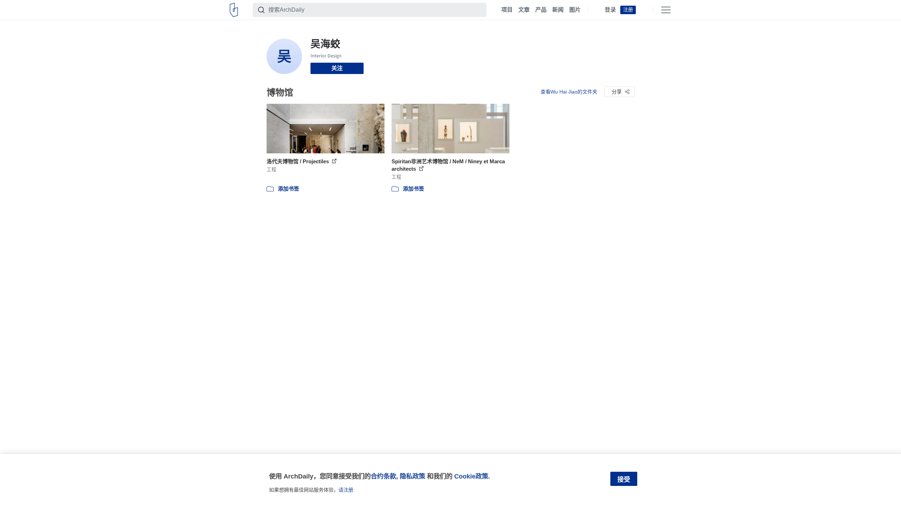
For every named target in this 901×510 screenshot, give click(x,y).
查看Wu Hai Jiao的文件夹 (569, 91)
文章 (524, 10)
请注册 (345, 490)
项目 (507, 10)
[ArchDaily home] (234, 10)
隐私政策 (412, 476)
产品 (541, 10)
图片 (575, 10)
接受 (623, 479)
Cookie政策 (471, 476)
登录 (610, 10)
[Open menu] (666, 10)
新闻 (558, 10)
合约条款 (383, 476)
